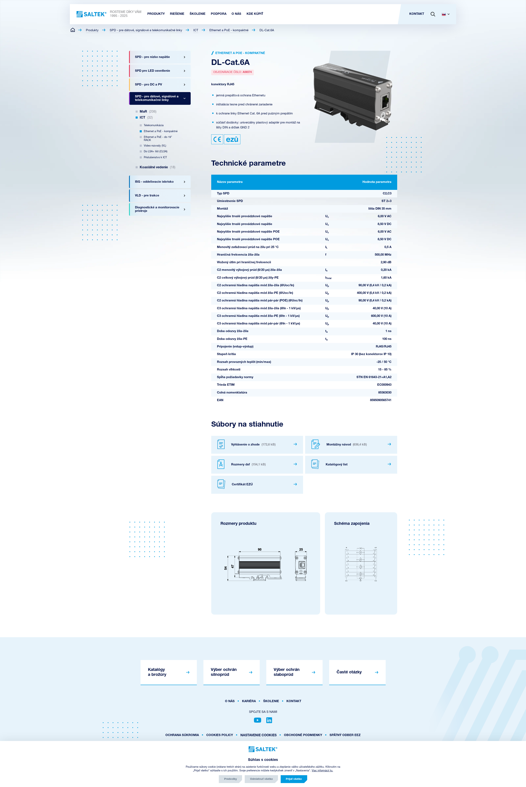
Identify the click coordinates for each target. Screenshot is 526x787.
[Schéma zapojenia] (361, 564)
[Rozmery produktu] (265, 564)
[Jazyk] (447, 14)
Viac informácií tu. (322, 770)
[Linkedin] (269, 720)
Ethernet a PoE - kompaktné (228, 30)
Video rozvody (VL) (155, 145)
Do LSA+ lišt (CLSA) (155, 151)
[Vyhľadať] (432, 14)
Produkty (92, 30)
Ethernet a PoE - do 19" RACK (158, 139)
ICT (195, 30)
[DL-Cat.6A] (352, 96)
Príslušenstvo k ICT (155, 157)
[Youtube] (257, 720)
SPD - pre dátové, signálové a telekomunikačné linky (146, 30)
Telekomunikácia (154, 125)
